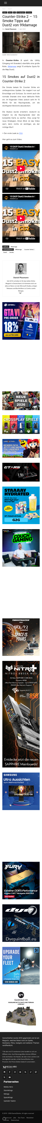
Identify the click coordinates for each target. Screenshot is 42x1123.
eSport (10, 9)
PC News (28, 12)
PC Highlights (20, 12)
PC (14, 12)
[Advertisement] (21, 366)
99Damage (18, 249)
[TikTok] (31, 1072)
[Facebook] (10, 1072)
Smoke (11, 252)
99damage (14, 247)
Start (3, 9)
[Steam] (21, 293)
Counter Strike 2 (29, 249)
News (10, 12)
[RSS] (25, 1072)
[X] (4, 1077)
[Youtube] (10, 1077)
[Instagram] (15, 1072)
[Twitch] (36, 1072)
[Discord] (4, 1072)
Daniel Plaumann (10, 29)
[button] (4, 1119)
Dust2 (5, 252)
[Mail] (20, 1072)
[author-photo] (21, 274)
